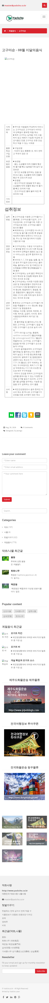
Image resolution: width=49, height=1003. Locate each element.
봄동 (13, 557)
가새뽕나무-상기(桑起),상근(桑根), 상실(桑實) (20, 951)
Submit (7, 499)
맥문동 (14, 584)
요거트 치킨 (16, 633)
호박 (4, 918)
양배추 (5, 921)
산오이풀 (7, 611)
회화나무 (15, 571)
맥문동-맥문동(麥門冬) (11, 944)
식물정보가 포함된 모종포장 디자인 (17, 914)
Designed (9, 431)
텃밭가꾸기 (9, 537)
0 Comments (28, 427)
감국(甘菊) (7, 616)
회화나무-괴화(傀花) (10, 940)
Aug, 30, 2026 (11, 427)
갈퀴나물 (32, 611)
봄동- (4, 937)
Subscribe (41, 971)
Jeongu (19, 431)
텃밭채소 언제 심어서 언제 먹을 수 (16, 911)
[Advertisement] (24, 94)
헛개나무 (19, 616)
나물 (6, 532)
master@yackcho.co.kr (15, 5)
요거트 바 (15, 646)
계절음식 (12, 31)
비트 (4, 925)
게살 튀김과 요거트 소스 (22, 660)
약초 (6, 527)
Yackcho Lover (15, 991)
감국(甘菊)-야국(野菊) (11, 947)
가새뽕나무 (19, 611)
